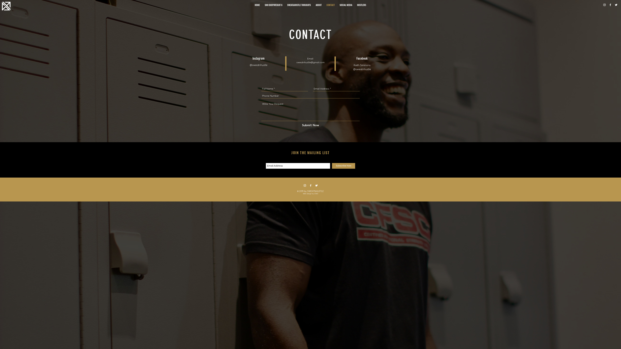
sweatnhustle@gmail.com (310, 62)
